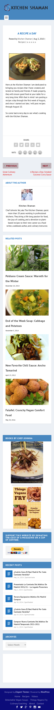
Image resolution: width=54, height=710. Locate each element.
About (32, 703)
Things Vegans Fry (38, 699)
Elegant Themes (22, 692)
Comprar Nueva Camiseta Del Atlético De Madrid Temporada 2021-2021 (31, 622)
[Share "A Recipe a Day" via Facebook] (16, 145)
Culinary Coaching (18, 703)
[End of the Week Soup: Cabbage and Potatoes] (27, 302)
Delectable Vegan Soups (16, 699)
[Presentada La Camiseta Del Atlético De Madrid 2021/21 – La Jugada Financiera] (9, 586)
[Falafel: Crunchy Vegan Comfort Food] (27, 392)
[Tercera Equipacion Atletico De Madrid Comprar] (9, 598)
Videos (35, 696)
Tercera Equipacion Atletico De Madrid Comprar (30, 598)
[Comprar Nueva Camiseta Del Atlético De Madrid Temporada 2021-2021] (9, 623)
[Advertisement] (16, 668)
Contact (40, 703)
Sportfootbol (28, 590)
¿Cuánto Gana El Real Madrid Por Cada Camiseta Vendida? (30, 573)
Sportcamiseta (30, 577)
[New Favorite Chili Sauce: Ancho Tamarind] (27, 347)
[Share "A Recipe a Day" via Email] (38, 145)
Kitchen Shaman (25, 38)
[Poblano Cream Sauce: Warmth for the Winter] (27, 258)
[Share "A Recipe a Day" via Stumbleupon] (32, 145)
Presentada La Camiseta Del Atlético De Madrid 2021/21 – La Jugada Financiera (31, 585)
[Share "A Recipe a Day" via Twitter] (21, 145)
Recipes (21, 42)
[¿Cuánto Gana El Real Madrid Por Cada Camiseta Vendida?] (9, 573)
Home (17, 696)
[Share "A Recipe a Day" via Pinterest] (27, 145)
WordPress (45, 692)
